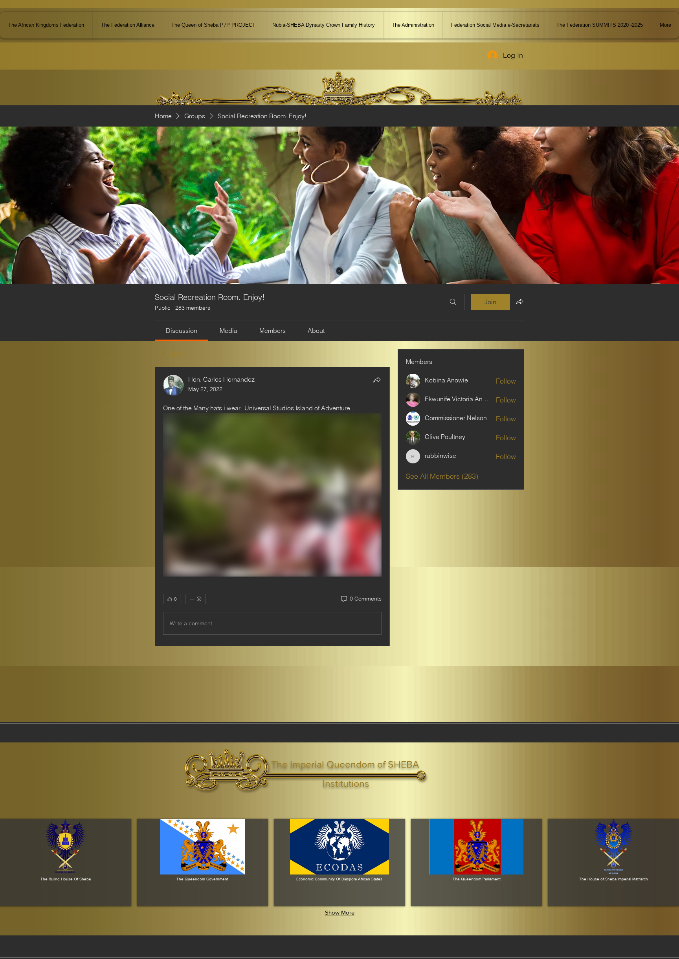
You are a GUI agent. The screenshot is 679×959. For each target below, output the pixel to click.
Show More (339, 912)
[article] (272, 506)
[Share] (377, 379)
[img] (65, 862)
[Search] (453, 302)
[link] (181, 330)
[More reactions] (195, 599)
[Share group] (519, 301)
